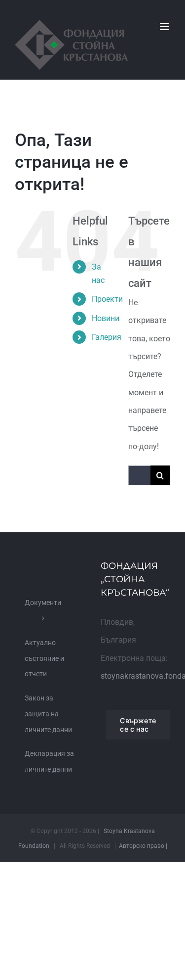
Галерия (106, 337)
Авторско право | (143, 845)
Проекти (107, 299)
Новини (105, 318)
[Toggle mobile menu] (165, 26)
